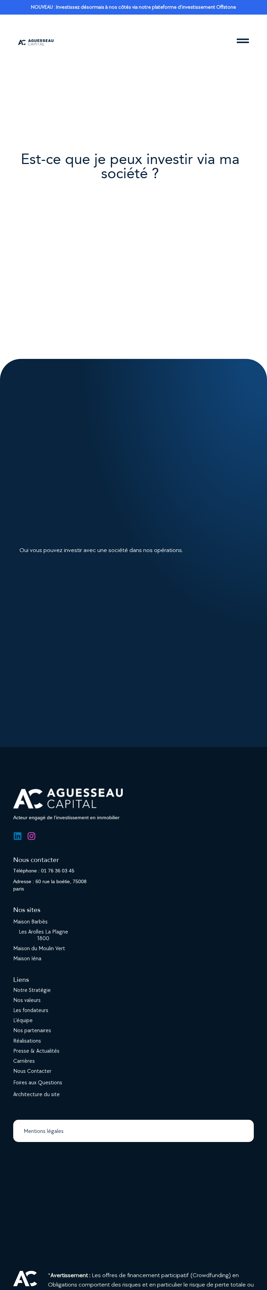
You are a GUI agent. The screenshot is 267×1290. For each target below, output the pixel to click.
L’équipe (23, 1020)
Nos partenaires (32, 1030)
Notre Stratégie (32, 990)
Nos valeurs (27, 1000)
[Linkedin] (17, 836)
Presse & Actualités (36, 1051)
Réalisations (27, 1041)
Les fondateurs (30, 1010)
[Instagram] (31, 836)
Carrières (24, 1061)
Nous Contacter (32, 1071)
